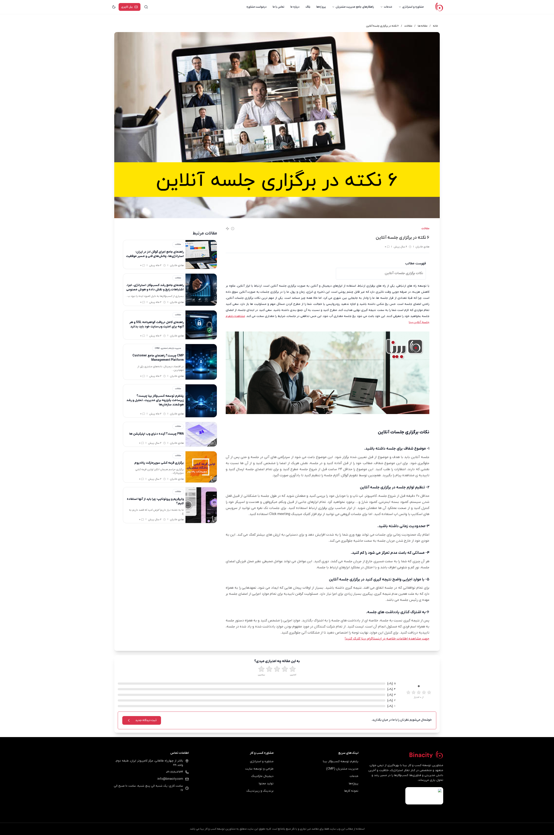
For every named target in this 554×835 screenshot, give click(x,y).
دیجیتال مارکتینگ (262, 776)
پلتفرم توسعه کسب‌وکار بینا (340, 761)
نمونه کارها (351, 791)
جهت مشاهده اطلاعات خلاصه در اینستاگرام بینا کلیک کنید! (387, 639)
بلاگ (308, 7)
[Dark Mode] (114, 7)
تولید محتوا (266, 783)
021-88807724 (174, 772)
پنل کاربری (127, 7)
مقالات (425, 228)
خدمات (388, 7)
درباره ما (295, 7)
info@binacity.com (170, 779)
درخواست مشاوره (256, 7)
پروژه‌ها (321, 7)
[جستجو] (146, 7)
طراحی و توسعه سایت (259, 769)
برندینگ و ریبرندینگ (260, 791)
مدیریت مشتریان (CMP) (342, 769)
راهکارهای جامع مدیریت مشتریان (355, 7)
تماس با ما (278, 7)
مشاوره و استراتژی (413, 7)
